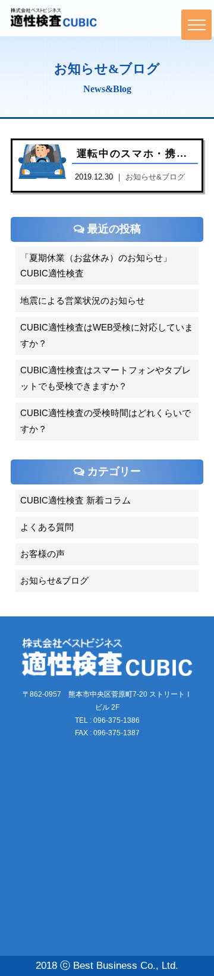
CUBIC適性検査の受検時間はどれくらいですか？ (105, 421)
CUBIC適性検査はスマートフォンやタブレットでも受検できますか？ (105, 378)
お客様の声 (42, 554)
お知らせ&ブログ (54, 580)
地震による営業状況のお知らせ (82, 301)
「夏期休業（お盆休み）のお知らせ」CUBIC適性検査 (96, 266)
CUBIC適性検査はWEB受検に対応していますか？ (106, 335)
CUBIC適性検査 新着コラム (75, 500)
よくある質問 (47, 527)
